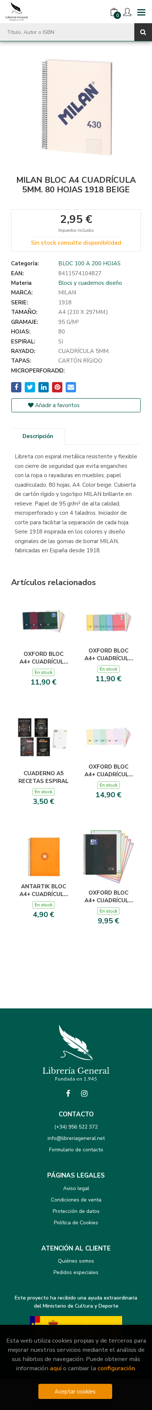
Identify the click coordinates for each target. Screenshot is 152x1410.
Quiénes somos (76, 1260)
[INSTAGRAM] (84, 1093)
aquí (56, 1368)
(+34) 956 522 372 (76, 1126)
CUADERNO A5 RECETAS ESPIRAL (43, 777)
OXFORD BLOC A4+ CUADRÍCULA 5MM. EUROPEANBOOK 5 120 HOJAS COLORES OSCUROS (44, 657)
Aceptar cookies (75, 1391)
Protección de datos (76, 1211)
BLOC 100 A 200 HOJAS (89, 263)
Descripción (38, 436)
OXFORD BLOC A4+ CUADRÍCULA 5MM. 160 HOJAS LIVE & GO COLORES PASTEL (108, 770)
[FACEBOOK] (67, 1093)
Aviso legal (76, 1188)
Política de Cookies (76, 1222)
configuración (116, 1368)
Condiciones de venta (76, 1199)
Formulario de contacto (76, 1149)
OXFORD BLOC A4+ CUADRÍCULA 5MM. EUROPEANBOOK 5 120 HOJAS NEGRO (108, 896)
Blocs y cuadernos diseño (90, 283)
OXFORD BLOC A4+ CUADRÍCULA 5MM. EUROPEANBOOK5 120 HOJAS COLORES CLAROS (108, 654)
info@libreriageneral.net (76, 1138)
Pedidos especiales (76, 1272)
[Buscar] (143, 32)
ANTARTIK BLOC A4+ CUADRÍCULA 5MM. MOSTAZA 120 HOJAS (44, 890)
